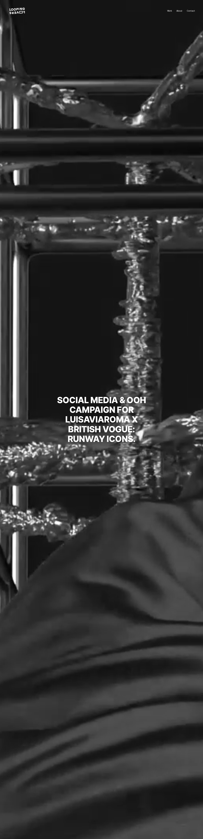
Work (169, 11)
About (179, 11)
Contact (191, 11)
